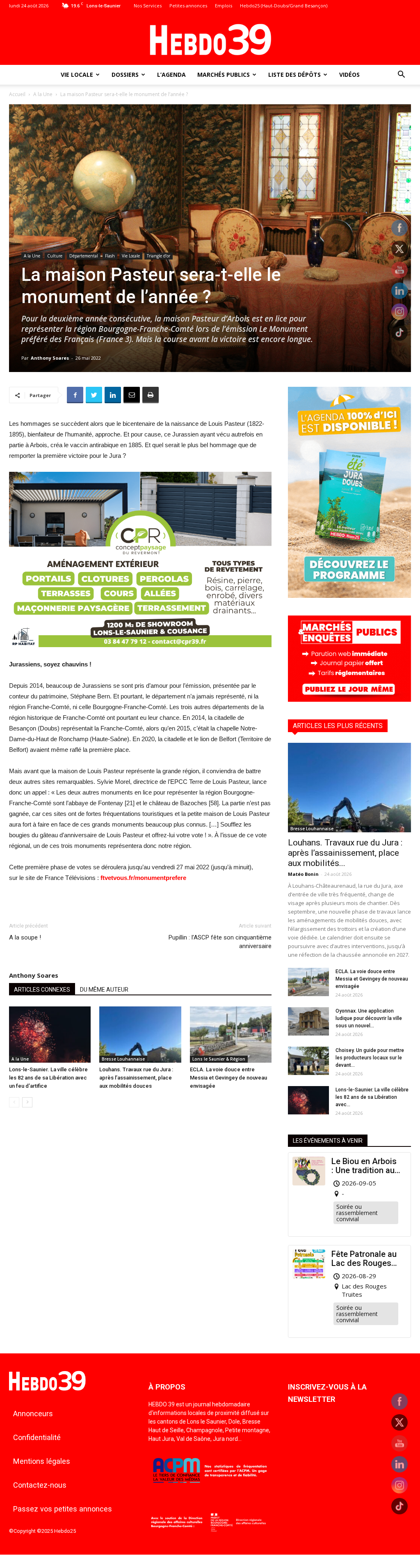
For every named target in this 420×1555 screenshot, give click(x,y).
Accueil (17, 94)
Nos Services (148, 5)
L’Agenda (171, 74)
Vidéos (349, 74)
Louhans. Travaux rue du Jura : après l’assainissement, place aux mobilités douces (136, 1077)
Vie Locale (77, 74)
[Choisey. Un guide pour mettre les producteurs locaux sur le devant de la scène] (308, 1061)
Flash (110, 256)
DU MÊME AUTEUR (104, 989)
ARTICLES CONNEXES (42, 989)
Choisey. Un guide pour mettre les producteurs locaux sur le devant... (370, 1057)
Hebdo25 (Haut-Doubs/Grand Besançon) (283, 5)
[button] (401, 75)
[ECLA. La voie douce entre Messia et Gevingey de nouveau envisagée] (231, 1034)
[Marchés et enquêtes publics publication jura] (349, 699)
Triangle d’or (158, 256)
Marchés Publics (223, 74)
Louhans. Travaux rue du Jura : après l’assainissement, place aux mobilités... (345, 853)
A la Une (42, 94)
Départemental (83, 256)
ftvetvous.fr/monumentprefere (143, 877)
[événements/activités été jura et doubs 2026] (349, 595)
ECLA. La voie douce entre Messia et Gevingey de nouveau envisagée (228, 1077)
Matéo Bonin (303, 874)
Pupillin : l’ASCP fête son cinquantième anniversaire (220, 942)
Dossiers (125, 74)
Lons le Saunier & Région (218, 1059)
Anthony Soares (50, 358)
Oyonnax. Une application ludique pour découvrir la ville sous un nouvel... (369, 1018)
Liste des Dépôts (294, 74)
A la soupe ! (25, 937)
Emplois (223, 5)
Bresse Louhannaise (123, 1059)
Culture (54, 256)
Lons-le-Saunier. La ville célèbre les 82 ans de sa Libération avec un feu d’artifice (48, 1077)
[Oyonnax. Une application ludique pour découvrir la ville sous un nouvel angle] (308, 1021)
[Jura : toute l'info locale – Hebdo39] (210, 38)
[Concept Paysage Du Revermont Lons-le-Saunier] (140, 653)
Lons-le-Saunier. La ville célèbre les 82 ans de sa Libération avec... (372, 1097)
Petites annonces (188, 5)
